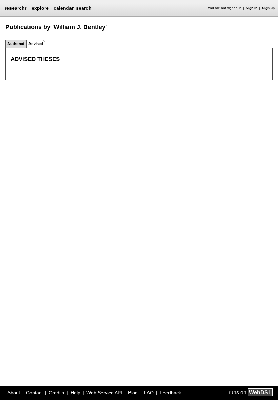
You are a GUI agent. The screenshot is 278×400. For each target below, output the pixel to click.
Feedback (170, 392)
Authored (15, 44)
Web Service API (104, 392)
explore (40, 8)
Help (75, 392)
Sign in (251, 8)
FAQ (149, 392)
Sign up (268, 8)
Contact (34, 392)
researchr (15, 7)
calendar (64, 8)
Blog (133, 392)
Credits (56, 392)
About (13, 392)
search (84, 8)
